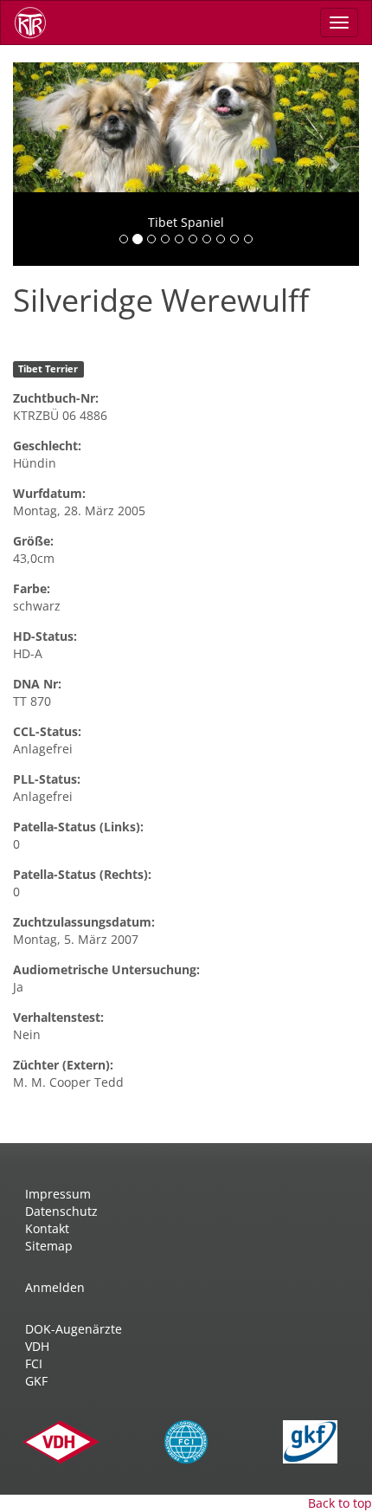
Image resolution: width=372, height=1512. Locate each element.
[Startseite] (36, 22)
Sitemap (49, 1245)
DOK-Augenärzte (73, 1329)
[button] (39, 164)
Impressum (58, 1194)
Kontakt (47, 1228)
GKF (36, 1381)
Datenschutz (61, 1211)
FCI (33, 1363)
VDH (37, 1346)
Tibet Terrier (48, 369)
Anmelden (55, 1287)
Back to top (340, 1503)
